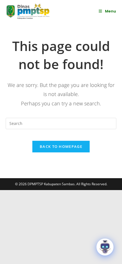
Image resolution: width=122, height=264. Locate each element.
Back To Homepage (61, 146)
